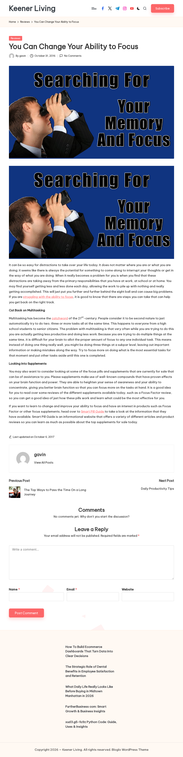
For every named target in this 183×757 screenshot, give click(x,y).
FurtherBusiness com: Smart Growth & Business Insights (85, 709)
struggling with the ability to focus (48, 297)
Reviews (15, 38)
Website (128, 589)
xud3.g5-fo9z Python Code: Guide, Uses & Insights (91, 724)
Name (14, 589)
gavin (40, 454)
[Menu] (94, 8)
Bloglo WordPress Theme (130, 750)
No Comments (72, 55)
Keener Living (32, 8)
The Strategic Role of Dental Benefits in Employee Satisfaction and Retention (89, 671)
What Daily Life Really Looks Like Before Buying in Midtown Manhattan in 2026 (89, 691)
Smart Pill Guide (93, 411)
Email (72, 589)
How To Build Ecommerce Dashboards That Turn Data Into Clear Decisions (89, 651)
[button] (162, 8)
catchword (60, 318)
